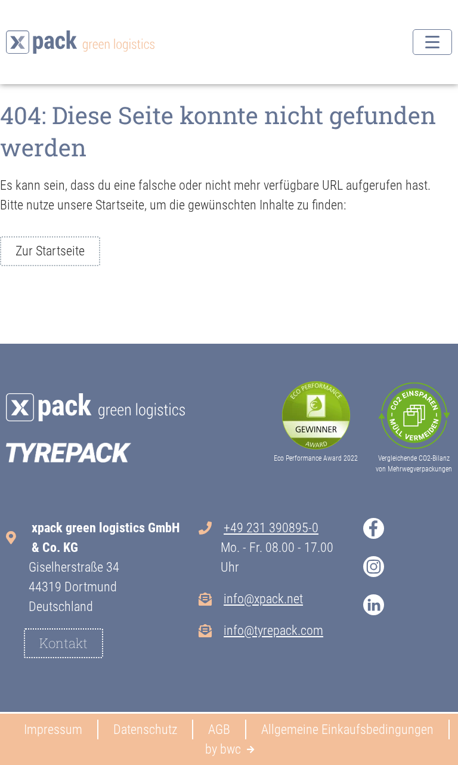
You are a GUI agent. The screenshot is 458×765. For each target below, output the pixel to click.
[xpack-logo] (80, 42)
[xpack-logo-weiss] (95, 407)
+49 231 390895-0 (271, 527)
